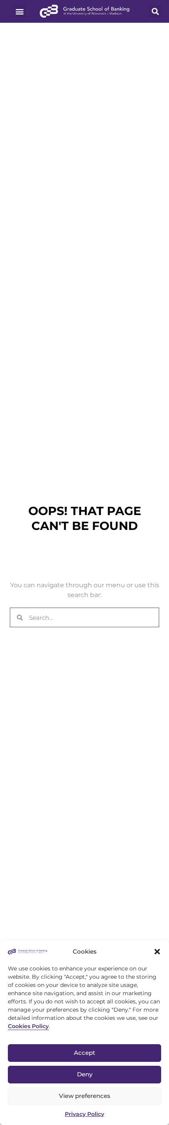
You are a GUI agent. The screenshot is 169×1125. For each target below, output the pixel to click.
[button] (157, 952)
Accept (84, 1052)
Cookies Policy (28, 1026)
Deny (84, 1074)
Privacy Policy (84, 1114)
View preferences (84, 1096)
